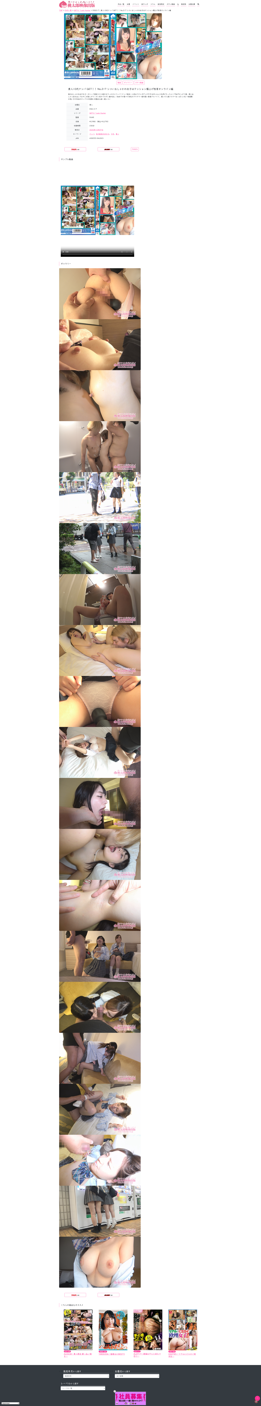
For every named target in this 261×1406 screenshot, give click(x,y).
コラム (152, 4)
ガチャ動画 (171, 4)
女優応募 (192, 4)
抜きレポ (144, 4)
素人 (117, 134)
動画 (119, 82)
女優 (128, 4)
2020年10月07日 (96, 130)
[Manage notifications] (256, 1401)
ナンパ (91, 134)
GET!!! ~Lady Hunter (97, 113)
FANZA (135, 149)
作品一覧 (121, 4)
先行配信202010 (102, 134)
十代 (112, 134)
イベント (135, 4)
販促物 (183, 4)
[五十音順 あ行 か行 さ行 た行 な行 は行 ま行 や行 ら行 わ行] (137, 1376)
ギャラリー (128, 82)
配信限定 (161, 4)
